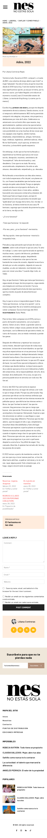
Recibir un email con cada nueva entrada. (22, 602)
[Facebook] (14, 630)
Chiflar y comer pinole (28, 21)
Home (5, 21)
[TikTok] (30, 830)
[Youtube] (33, 630)
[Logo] (23, 692)
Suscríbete (34, 665)
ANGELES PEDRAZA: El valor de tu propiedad (23, 770)
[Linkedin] (25, 830)
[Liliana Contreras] (14, 621)
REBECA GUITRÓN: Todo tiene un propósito (23, 747)
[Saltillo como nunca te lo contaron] (9, 810)
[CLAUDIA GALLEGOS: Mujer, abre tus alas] (9, 799)
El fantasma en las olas (13, 523)
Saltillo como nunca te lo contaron (19, 757)
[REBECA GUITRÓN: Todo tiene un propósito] (9, 789)
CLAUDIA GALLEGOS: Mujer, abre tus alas (22, 752)
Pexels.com (22, 56)
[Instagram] (20, 630)
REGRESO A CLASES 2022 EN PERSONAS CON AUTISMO (11, 498)
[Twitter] (27, 630)
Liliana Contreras (26, 621)
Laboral (13, 21)
